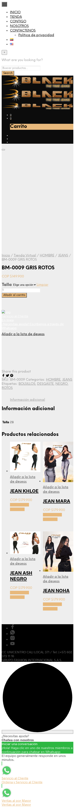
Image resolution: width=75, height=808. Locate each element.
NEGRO (61, 384)
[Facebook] (4, 376)
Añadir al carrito (14, 295)
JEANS (63, 255)
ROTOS (7, 388)
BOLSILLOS (27, 384)
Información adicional (27, 400)
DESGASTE (45, 384)
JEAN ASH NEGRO (21, 575)
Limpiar (42, 285)
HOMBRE (47, 255)
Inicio (6, 255)
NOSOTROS (19, 26)
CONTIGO (18, 21)
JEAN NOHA (56, 590)
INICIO (15, 12)
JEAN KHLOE (24, 491)
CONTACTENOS (23, 30)
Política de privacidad (36, 35)
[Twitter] (8, 376)
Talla (7, 285)
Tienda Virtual (25, 255)
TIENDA (16, 17)
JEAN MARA (56, 501)
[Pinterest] (11, 376)
